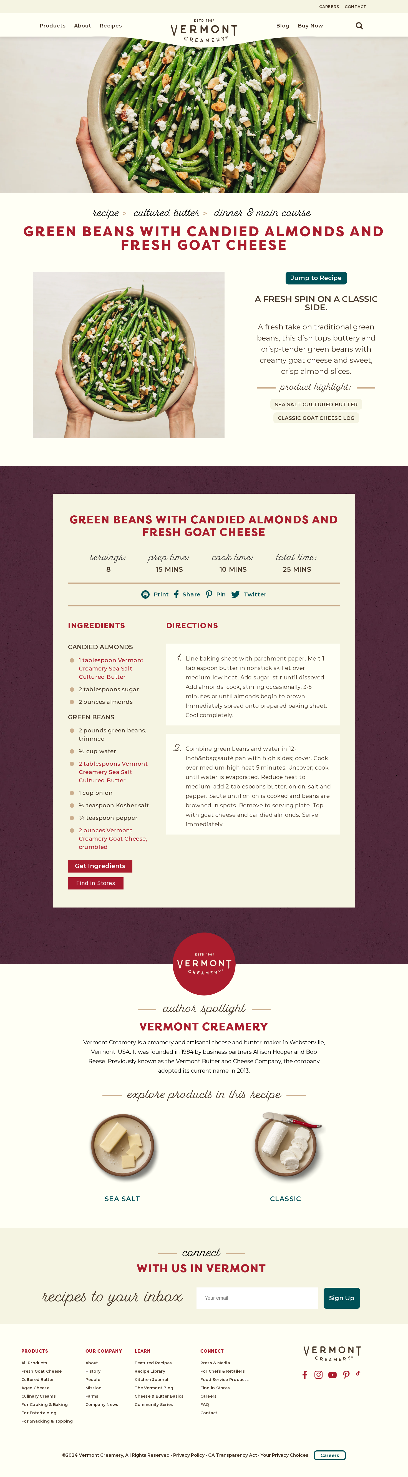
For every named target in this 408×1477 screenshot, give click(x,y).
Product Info (122, 1145)
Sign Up (341, 1298)
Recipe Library (150, 1371)
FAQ (204, 1404)
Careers (329, 6)
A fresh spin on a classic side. (316, 303)
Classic (285, 1199)
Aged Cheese (35, 1387)
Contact (355, 6)
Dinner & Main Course (263, 213)
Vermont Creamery (204, 1026)
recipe (107, 213)
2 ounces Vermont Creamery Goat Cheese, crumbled (113, 839)
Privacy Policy (189, 1455)
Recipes (111, 26)
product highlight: (316, 388)
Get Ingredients (100, 866)
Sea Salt (122, 1199)
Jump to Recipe (316, 278)
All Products (34, 1362)
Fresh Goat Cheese (41, 1371)
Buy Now (310, 26)
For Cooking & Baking (44, 1404)
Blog (282, 26)
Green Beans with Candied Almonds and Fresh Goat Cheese (204, 238)
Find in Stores (95, 883)
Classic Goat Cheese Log (316, 418)
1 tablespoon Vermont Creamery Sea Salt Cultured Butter (111, 669)
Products (53, 26)
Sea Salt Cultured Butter (316, 405)
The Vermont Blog (154, 1387)
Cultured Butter (168, 213)
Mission (93, 1387)
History (93, 1371)
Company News (102, 1404)
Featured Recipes (153, 1362)
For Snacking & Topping (47, 1421)
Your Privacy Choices (284, 1455)
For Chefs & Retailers (222, 1371)
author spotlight (204, 1009)
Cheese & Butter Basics (159, 1396)
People (92, 1379)
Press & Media (215, 1362)
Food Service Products (224, 1379)
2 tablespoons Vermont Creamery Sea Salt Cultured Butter (113, 773)
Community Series (154, 1404)
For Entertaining (38, 1412)
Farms (92, 1396)
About (82, 26)
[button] (356, 26)
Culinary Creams (38, 1396)
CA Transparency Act (232, 1455)
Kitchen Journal (151, 1379)
